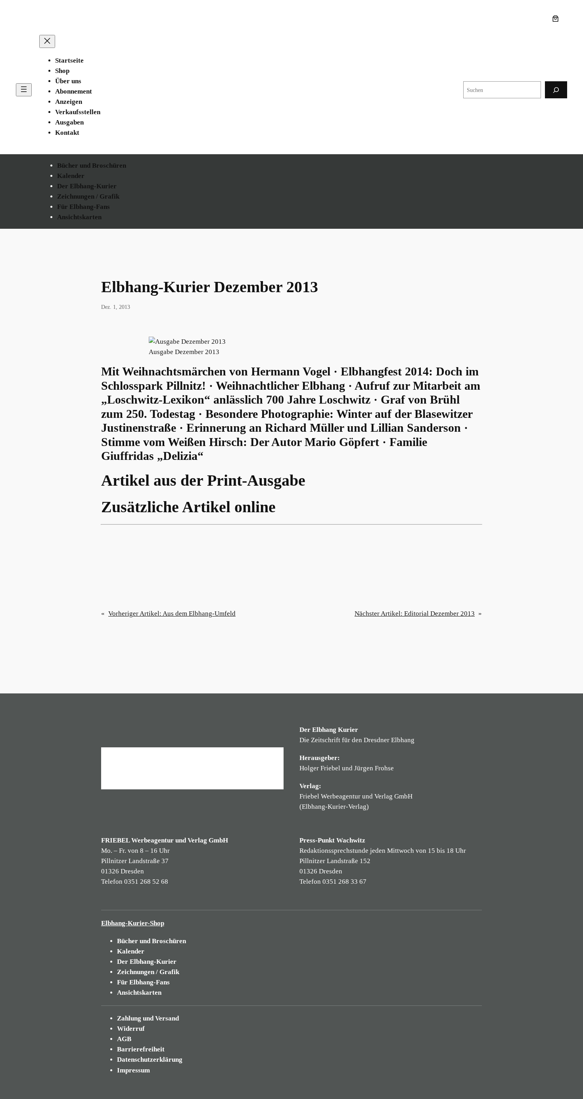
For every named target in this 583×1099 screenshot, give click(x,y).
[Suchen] (556, 89)
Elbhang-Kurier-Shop (132, 923)
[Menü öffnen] (24, 89)
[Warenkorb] (557, 18)
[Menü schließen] (47, 41)
